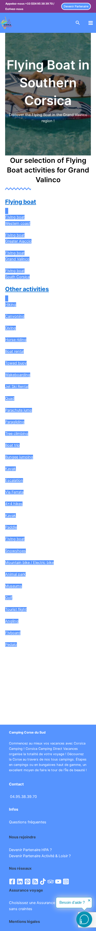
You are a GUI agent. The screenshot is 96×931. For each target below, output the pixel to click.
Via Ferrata (14, 492)
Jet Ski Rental (16, 386)
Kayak (10, 468)
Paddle (11, 527)
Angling (11, 621)
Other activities (27, 289)
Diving (10, 328)
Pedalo (11, 644)
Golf (8, 597)
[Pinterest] (27, 881)
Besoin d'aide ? (72, 902)
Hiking (10, 304)
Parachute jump (18, 410)
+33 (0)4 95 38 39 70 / (39, 3)
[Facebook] (12, 881)
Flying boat (20, 201)
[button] (76, 6)
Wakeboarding (17, 375)
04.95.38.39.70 (23, 796)
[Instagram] (66, 881)
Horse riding (15, 339)
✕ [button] (89, 901)
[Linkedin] (20, 881)
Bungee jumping (19, 457)
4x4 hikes (14, 504)
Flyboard (12, 633)
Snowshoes (15, 551)
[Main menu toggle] (90, 23)
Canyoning (14, 316)
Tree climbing (16, 433)
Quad (9, 398)
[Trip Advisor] (50, 881)
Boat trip (12, 445)
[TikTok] (43, 881)
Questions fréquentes (27, 822)
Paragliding (14, 422)
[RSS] (35, 881)
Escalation (14, 480)
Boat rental (14, 351)
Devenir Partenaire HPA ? (30, 850)
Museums (13, 586)
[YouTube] (58, 881)
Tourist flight (16, 609)
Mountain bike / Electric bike (29, 562)
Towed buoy (16, 363)
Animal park (15, 574)
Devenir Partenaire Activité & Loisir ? (40, 856)
